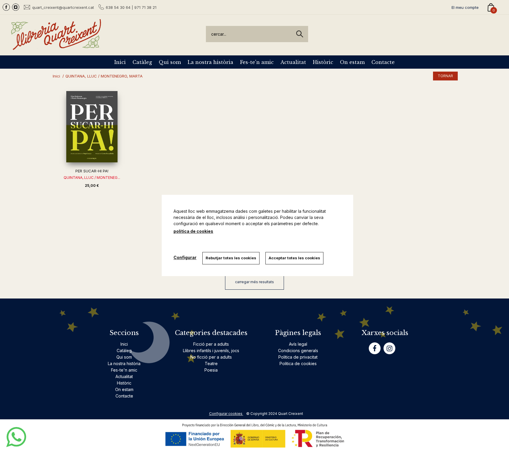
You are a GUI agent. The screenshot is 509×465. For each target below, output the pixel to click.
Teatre (211, 363)
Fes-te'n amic (257, 62)
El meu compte (465, 7)
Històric (323, 62)
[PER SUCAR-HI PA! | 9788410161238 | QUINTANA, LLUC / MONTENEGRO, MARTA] (92, 126)
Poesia (211, 369)
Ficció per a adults (211, 344)
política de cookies (193, 231)
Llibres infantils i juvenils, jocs (211, 350)
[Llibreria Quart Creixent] (55, 46)
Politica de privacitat (298, 357)
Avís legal (298, 344)
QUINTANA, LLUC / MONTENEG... (92, 177)
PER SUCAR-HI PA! (91, 171)
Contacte (383, 62)
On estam (352, 62)
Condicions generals (298, 350)
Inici (120, 62)
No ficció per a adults (211, 357)
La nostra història (210, 62)
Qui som (170, 62)
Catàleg (142, 62)
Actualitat (293, 62)
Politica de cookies (298, 363)
